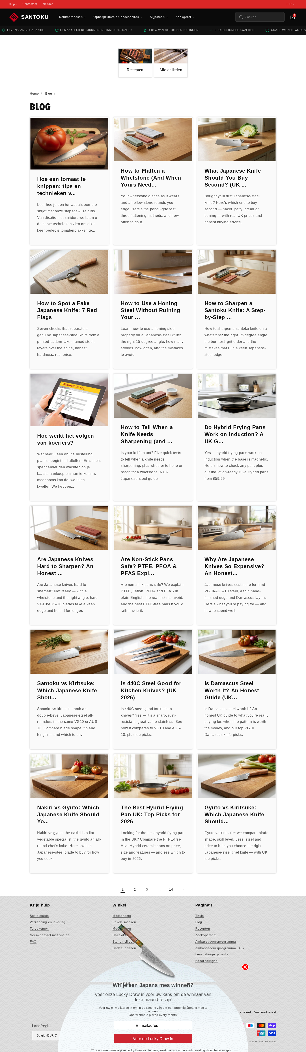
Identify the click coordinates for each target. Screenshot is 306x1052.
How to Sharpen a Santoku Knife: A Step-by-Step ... (235, 310)
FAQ (33, 941)
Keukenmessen (71, 17)
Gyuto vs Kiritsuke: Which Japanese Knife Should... (234, 814)
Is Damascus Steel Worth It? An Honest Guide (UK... (232, 690)
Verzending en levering (47, 922)
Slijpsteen (157, 17)
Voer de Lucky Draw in (153, 1038)
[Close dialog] (245, 967)
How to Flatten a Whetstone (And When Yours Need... (151, 178)
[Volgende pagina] (183, 889)
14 (171, 889)
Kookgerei (183, 17)
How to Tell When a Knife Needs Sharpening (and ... (147, 434)
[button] (259, 17)
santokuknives (267, 1041)
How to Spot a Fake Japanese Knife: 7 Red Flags (67, 310)
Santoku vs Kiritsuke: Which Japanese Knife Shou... (67, 690)
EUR (289, 4)
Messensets (121, 915)
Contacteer (29, 4)
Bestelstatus (39, 915)
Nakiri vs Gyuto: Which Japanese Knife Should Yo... (68, 814)
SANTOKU (34, 17)
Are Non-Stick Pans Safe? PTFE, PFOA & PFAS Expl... (149, 566)
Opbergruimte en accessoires (116, 17)
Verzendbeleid (265, 1012)
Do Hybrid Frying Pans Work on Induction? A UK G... (235, 434)
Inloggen (48, 4)
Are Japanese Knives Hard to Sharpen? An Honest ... (65, 566)
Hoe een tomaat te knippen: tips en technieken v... (61, 186)
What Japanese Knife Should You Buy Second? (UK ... (233, 178)
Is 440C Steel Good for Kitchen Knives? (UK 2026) (151, 690)
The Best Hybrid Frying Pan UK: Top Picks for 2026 (152, 814)
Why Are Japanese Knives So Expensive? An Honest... (235, 566)
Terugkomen (39, 928)
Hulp (12, 4)
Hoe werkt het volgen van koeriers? (65, 439)
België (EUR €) (47, 1035)
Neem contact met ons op (49, 935)
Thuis (199, 915)
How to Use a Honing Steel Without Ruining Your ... (150, 310)
